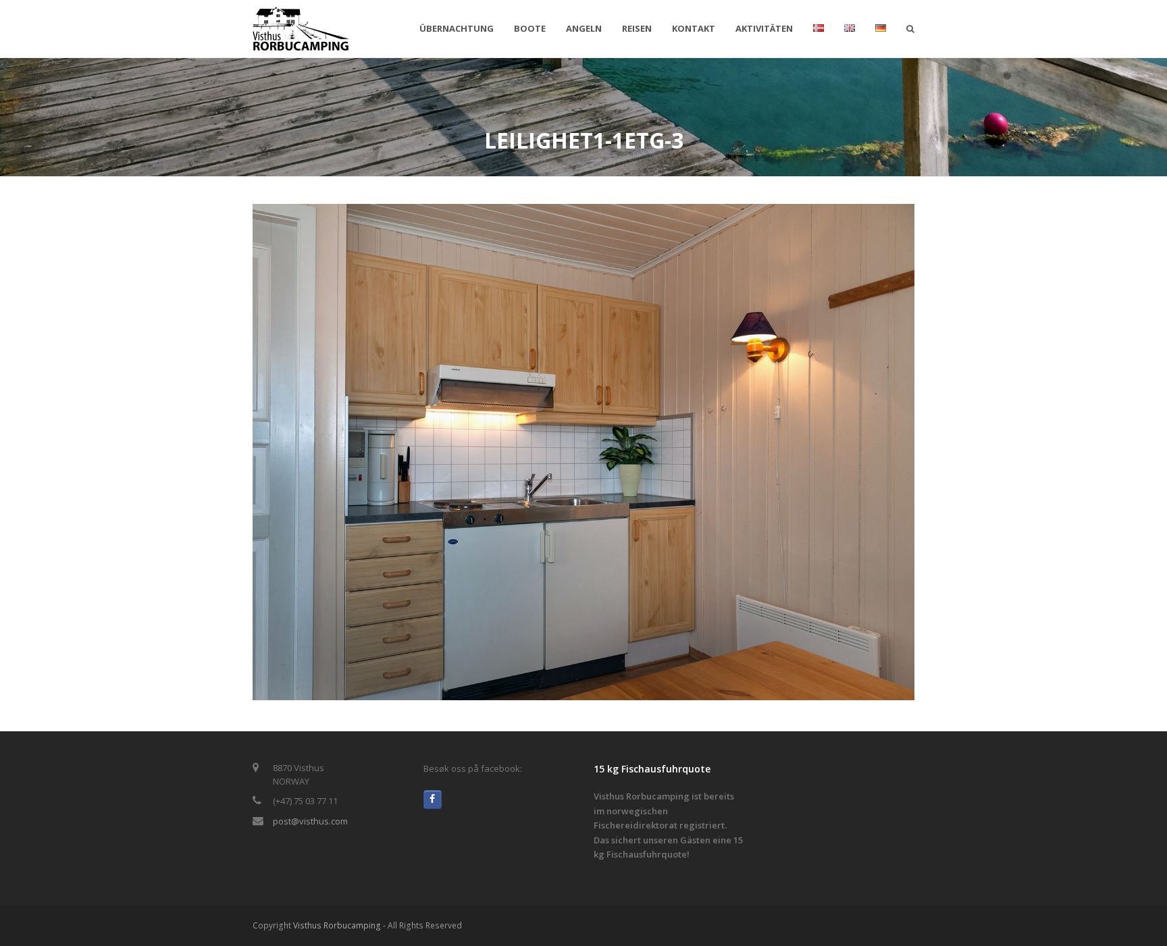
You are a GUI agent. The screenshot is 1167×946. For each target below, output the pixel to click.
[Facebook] (432, 799)
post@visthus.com (310, 821)
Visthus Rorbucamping (337, 925)
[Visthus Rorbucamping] (301, 28)
